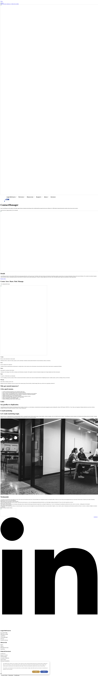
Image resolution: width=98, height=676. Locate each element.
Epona (2, 1)
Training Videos (4, 656)
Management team (4, 647)
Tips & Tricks (3, 659)
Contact (53, 197)
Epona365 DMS (4, 632)
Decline (44, 671)
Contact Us (3, 653)
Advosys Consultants (5, 661)
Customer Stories (4, 640)
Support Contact (4, 655)
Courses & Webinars (5, 658)
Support (38, 197)
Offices (2, 646)
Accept (36, 671)
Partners (21, 197)
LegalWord (3, 635)
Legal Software (11, 197)
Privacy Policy (4, 675)
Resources (30, 197)
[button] (12, 197)
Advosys (2, 638)
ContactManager (4, 637)
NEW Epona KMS (4, 634)
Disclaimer (10, 675)
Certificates (16, 675)
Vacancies (3, 649)
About (46, 197)
